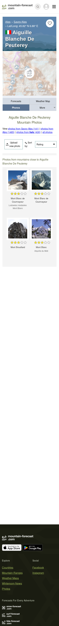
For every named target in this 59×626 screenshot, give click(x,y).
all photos (47, 132)
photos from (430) (28, 132)
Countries (7, 567)
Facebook (38, 567)
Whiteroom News (12, 583)
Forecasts (16, 101)
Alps (7, 22)
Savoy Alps (20, 22)
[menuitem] (16, 101)
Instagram (38, 573)
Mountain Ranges (12, 573)
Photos (16, 107)
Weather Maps (10, 578)
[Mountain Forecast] (17, 6)
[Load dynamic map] (29, 73)
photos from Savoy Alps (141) (23, 128)
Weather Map (43, 101)
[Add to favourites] (50, 23)
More (42, 107)
